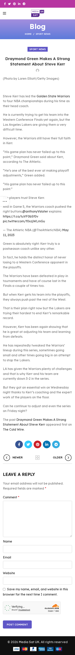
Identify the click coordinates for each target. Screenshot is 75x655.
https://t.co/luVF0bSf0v (20, 216)
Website (9, 573)
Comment (11, 497)
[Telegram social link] (24, 3)
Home (28, 34)
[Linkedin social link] (19, 3)
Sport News (43, 34)
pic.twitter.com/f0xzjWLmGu (24, 221)
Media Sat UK (29, 642)
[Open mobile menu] (4, 13)
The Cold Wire (13, 429)
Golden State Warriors (53, 96)
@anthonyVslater (35, 211)
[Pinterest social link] (14, 3)
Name (7, 541)
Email (7, 557)
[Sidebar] (5, 201)
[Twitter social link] (9, 3)
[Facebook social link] (5, 3)
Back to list (37, 458)
